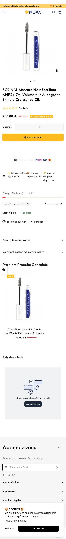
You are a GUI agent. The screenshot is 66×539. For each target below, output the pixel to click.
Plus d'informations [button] (15, 520)
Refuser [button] (9, 528)
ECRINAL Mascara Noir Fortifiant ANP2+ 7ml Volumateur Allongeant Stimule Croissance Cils (25, 331)
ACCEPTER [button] (38, 528)
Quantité (7, 127)
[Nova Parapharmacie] (33, 12)
